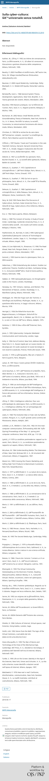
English (6, 754)
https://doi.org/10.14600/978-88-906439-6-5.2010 (25, 33)
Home (4, 8)
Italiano (6, 757)
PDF (7, 689)
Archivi (11, 8)
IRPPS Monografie (12, 2)
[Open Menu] (2, 2)
